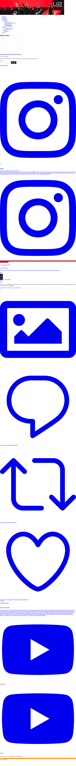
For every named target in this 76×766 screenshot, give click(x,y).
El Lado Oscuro (8, 29)
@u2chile (8, 279)
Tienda (3, 32)
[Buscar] (11, 754)
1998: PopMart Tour (8, 26)
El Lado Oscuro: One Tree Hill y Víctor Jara (11, 54)
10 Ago (1, 280)
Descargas (4, 30)
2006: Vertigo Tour (8, 25)
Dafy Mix (6, 31)
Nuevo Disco (4, 18)
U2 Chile (5, 279)
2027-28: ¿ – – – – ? (8, 21)
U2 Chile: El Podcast (9, 28)
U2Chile (6, 56)
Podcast (3, 27)
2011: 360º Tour (8, 23)
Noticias (3, 16)
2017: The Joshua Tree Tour (10, 22)
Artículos (4, 17)
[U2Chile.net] (32, 14)
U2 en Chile (4, 20)
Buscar (1, 60)
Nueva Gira (4, 19)
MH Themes (19, 756)
